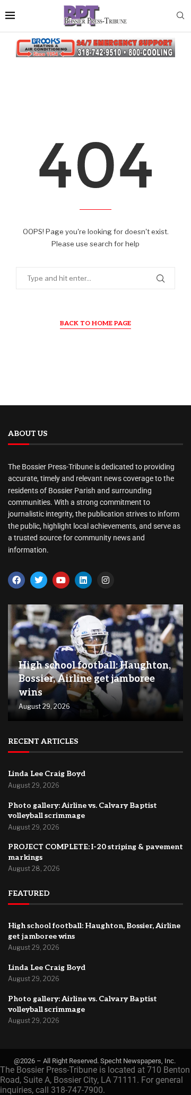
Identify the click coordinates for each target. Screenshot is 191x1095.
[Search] (180, 16)
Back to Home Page (95, 323)
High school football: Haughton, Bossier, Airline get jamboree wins (95, 679)
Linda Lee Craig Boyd (46, 773)
